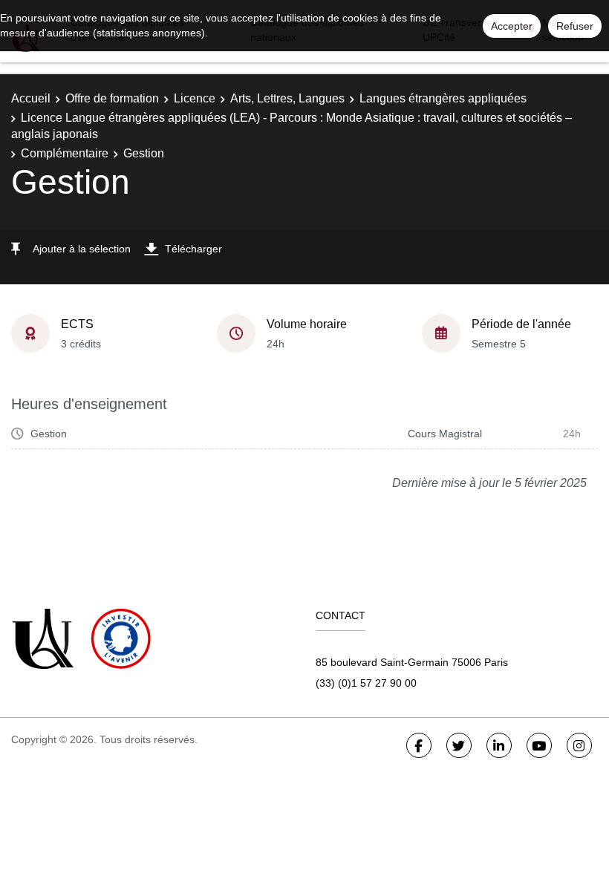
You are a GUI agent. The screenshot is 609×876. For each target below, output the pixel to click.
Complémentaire (64, 153)
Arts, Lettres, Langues (287, 98)
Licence (194, 98)
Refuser (574, 26)
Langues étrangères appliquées (443, 98)
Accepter (512, 26)
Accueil (31, 98)
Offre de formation (112, 98)
